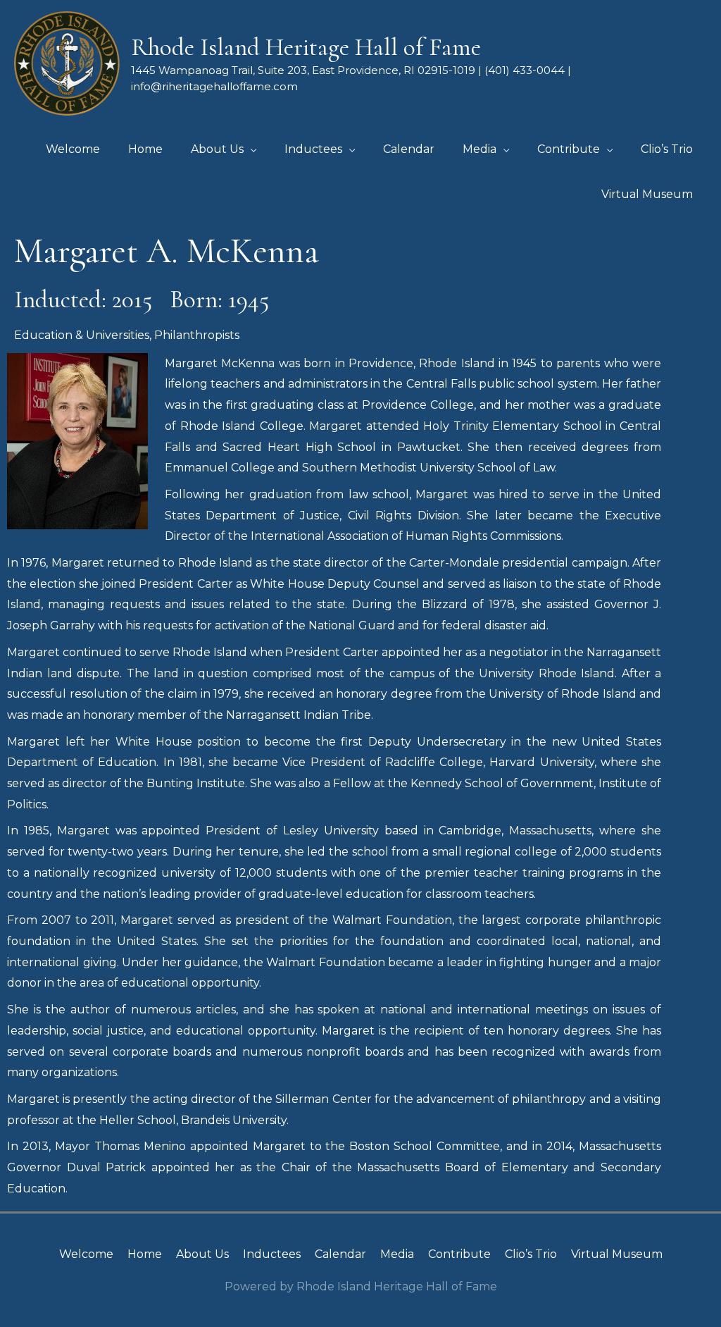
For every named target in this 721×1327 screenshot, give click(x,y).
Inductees (272, 1254)
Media (397, 1254)
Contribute (459, 1254)
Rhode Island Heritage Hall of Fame (306, 47)
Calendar (340, 1254)
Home (144, 1254)
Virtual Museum (617, 1254)
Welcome (86, 1254)
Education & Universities (81, 335)
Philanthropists (196, 335)
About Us (202, 1254)
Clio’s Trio (531, 1254)
